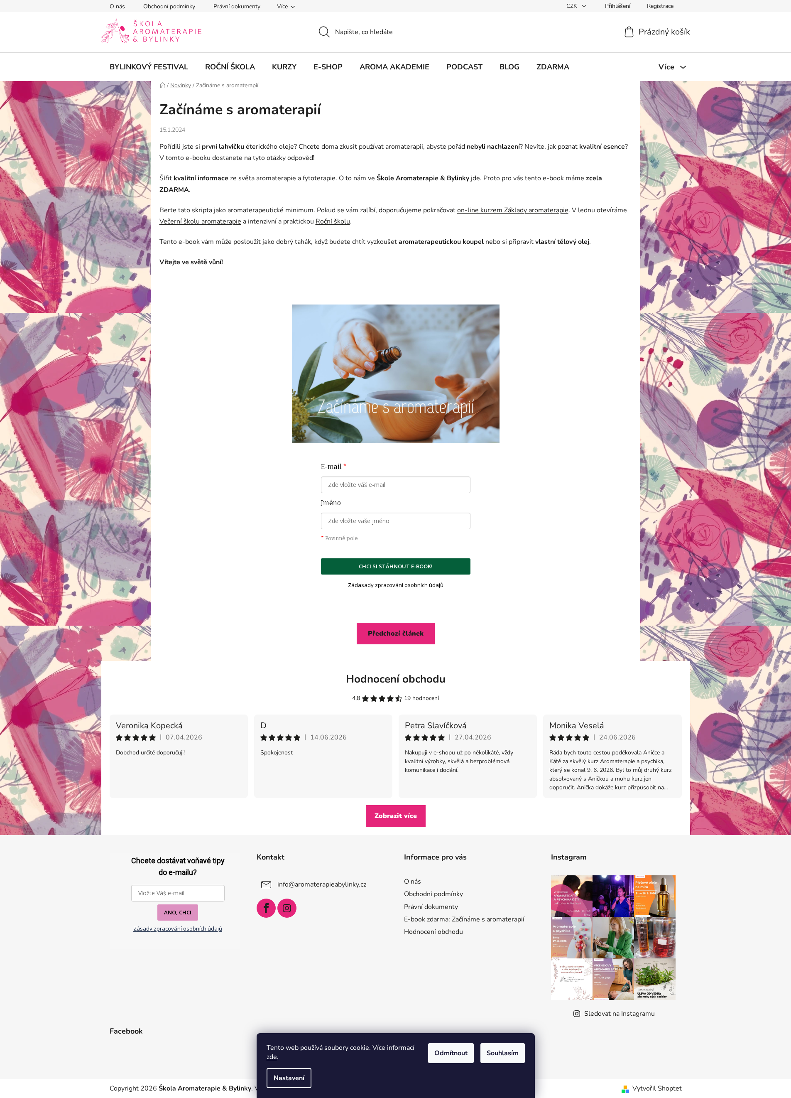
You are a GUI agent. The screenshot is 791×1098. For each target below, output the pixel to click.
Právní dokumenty (236, 6)
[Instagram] (286, 908)
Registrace (660, 6)
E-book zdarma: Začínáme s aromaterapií (464, 919)
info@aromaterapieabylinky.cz (321, 884)
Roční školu (333, 221)
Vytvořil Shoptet (657, 1088)
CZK (572, 6)
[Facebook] (266, 908)
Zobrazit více (396, 815)
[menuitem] (148, 67)
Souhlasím (503, 1053)
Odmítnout (451, 1053)
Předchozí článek (396, 633)
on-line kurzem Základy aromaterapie (512, 210)
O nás (117, 6)
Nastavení (289, 1078)
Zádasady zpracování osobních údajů (395, 585)
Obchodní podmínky (169, 6)
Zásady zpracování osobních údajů (177, 928)
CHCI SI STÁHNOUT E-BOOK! (396, 566)
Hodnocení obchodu (396, 679)
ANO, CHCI (177, 912)
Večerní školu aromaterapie (200, 221)
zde (272, 1056)
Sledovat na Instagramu (619, 1013)
